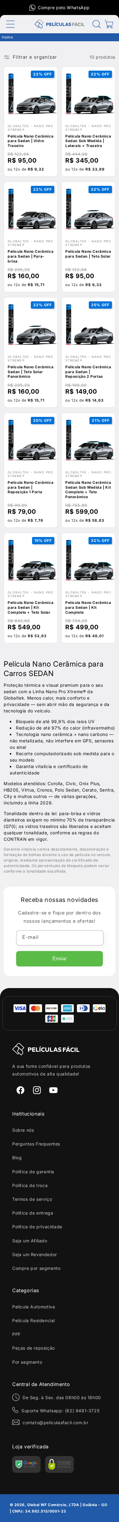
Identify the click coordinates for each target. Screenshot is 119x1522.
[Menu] (10, 24)
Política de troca (30, 1185)
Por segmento (27, 1362)
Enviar (59, 958)
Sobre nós (23, 1130)
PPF (16, 1334)
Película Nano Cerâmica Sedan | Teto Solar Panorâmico (30, 372)
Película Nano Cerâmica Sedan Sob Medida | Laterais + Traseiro (88, 141)
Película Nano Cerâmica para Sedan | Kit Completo (88, 607)
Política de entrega (32, 1212)
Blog (17, 1157)
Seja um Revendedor (34, 1254)
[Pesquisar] (96, 24)
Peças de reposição (33, 1348)
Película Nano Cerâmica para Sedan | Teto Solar (88, 254)
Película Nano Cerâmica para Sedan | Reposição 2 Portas (88, 372)
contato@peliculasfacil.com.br (55, 1422)
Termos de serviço (32, 1199)
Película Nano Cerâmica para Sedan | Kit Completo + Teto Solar (30, 607)
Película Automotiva (33, 1306)
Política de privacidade (37, 1226)
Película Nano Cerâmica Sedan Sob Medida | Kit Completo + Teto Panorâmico (88, 489)
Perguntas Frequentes (36, 1143)
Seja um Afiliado (29, 1240)
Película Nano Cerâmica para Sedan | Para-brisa (30, 256)
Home (7, 37)
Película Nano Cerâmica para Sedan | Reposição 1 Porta (30, 487)
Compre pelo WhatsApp (64, 7)
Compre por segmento (36, 1268)
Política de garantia (33, 1171)
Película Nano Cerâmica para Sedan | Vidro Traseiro (30, 141)
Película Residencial (33, 1320)
